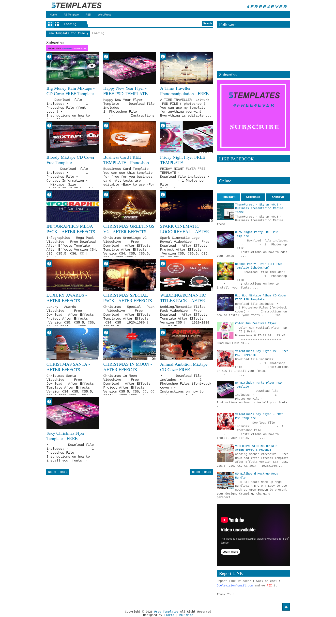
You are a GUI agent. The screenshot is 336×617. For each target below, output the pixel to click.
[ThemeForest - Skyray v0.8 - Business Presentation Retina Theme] (225, 211)
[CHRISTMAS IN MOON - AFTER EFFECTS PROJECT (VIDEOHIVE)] (129, 344)
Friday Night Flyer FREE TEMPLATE (182, 159)
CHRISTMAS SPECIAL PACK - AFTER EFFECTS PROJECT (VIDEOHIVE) (127, 300)
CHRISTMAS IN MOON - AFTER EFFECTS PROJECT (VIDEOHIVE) (127, 369)
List (57, 24)
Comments (253, 197)
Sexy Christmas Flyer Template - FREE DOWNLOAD (65, 438)
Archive (278, 197)
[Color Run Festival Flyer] (225, 330)
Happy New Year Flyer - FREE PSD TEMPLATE (125, 91)
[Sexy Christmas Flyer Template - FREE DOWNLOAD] (72, 413)
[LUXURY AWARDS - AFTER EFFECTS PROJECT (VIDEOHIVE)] (72, 275)
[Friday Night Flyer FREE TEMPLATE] (186, 137)
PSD (88, 14)
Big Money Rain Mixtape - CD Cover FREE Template (70, 91)
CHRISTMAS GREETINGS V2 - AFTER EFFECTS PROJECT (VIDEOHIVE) (128, 231)
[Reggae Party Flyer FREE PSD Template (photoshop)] (225, 271)
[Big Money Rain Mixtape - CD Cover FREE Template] (72, 68)
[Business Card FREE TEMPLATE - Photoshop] (129, 137)
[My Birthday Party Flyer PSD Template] (225, 389)
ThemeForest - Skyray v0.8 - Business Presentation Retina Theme (259, 208)
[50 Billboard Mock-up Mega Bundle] (225, 480)
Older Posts (201, 472)
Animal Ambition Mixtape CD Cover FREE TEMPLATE (184, 369)
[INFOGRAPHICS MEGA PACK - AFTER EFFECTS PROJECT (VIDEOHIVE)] (72, 206)
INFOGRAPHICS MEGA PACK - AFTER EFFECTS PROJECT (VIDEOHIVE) (70, 231)
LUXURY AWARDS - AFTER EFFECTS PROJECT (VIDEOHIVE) (69, 300)
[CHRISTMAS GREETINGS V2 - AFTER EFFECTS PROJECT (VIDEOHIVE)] (129, 206)
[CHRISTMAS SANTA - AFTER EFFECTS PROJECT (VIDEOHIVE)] (72, 344)
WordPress (104, 14)
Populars (228, 197)
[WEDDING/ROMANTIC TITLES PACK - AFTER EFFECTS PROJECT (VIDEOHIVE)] (186, 275)
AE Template (71, 14)
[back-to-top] (286, 607)
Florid (169, 615)
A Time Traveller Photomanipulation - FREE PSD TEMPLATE (184, 94)
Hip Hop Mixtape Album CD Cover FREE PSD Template (261, 297)
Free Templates (166, 612)
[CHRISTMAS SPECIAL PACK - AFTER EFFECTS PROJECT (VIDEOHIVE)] (129, 275)
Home (53, 14)
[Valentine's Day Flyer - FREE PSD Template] (225, 421)
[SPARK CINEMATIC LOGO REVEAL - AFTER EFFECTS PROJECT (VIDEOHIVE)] (186, 206)
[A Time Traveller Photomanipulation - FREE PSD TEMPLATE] (186, 68)
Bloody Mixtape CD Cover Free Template (70, 159)
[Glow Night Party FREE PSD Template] (225, 239)
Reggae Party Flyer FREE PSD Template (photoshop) (258, 266)
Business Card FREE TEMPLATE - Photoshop (126, 159)
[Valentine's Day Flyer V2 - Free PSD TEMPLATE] (225, 358)
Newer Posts (57, 472)
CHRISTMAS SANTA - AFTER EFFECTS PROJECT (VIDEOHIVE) (69, 369)
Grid (50, 24)
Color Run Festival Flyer (255, 323)
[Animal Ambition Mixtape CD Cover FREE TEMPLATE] (186, 344)
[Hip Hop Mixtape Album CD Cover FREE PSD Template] (225, 302)
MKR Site (186, 615)
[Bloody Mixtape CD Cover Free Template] (72, 137)
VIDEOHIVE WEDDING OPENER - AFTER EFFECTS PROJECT (257, 448)
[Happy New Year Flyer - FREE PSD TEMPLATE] (129, 68)
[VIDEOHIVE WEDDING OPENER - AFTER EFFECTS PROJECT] (225, 453)
